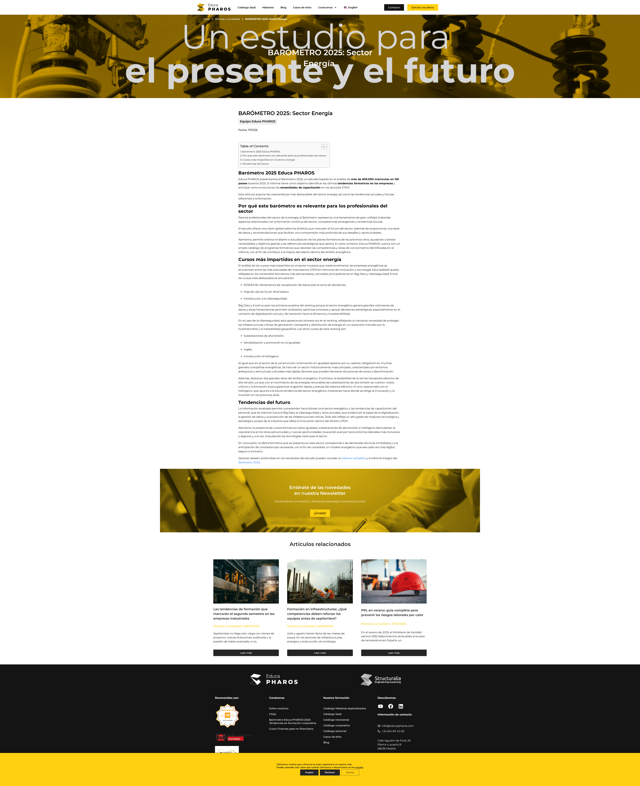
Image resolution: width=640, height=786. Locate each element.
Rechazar (330, 772)
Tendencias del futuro (256, 163)
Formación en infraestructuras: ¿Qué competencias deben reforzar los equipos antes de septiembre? (317, 613)
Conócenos (325, 7)
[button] (422, 7)
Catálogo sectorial (334, 731)
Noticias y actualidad (227, 19)
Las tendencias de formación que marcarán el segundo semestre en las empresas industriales (243, 613)
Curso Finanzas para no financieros (291, 728)
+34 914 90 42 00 (393, 731)
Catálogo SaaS (247, 7)
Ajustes (350, 772)
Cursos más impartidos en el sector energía (269, 159)
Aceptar (309, 772)
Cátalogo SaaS (332, 714)
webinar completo (353, 458)
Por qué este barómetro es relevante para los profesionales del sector (284, 155)
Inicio (206, 19)
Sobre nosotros (278, 708)
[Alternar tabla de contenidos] (322, 147)
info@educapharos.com (398, 725)
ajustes (359, 767)
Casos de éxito (302, 7)
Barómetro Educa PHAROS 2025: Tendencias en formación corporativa (292, 721)
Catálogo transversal (336, 719)
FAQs (272, 714)
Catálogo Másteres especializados (344, 708)
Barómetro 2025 (249, 462)
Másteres (268, 7)
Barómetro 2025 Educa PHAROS (261, 151)
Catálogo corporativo (336, 725)
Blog (283, 7)
